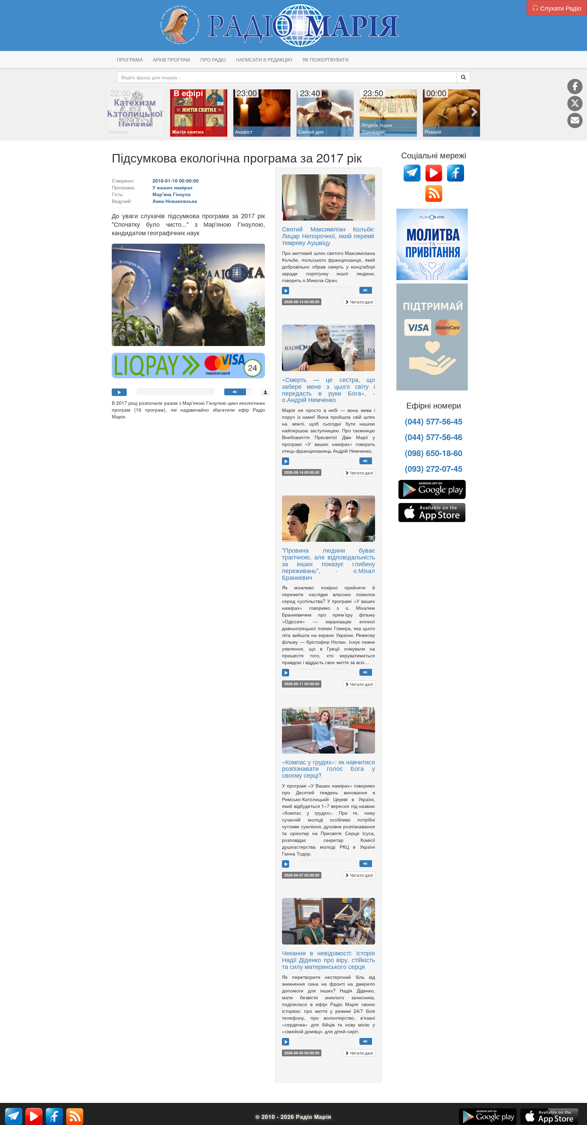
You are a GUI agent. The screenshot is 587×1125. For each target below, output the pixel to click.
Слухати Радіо (559, 7)
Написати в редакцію (264, 59)
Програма (130, 59)
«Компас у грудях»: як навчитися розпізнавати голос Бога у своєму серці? (328, 768)
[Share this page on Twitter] (575, 103)
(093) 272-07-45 (433, 468)
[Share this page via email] (575, 120)
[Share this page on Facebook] (575, 86)
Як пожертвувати (325, 59)
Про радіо (213, 59)
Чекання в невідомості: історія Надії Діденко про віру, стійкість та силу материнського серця (328, 959)
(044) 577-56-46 (433, 437)
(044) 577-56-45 (433, 421)
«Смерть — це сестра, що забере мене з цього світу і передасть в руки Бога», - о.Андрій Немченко (328, 389)
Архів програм (171, 59)
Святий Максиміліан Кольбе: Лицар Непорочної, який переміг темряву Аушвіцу (328, 235)
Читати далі (361, 302)
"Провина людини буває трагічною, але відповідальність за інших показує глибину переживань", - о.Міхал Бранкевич (328, 563)
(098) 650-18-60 (433, 452)
